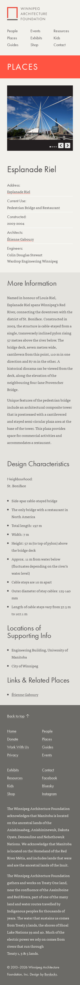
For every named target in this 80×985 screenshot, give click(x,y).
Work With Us (18, 746)
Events (35, 30)
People (12, 30)
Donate (12, 739)
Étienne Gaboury (20, 239)
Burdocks (50, 974)
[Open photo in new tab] (40, 118)
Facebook (49, 777)
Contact (60, 44)
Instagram (49, 793)
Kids (57, 37)
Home (11, 731)
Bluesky (48, 785)
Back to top (15, 716)
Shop (34, 44)
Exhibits (36, 37)
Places (12, 37)
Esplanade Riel (18, 191)
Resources (61, 30)
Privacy (12, 754)
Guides (12, 44)
